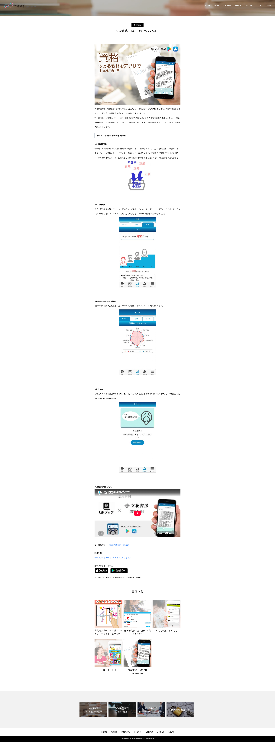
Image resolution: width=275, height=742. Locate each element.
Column (248, 5)
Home (207, 5)
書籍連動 (137, 25)
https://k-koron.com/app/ (119, 545)
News (268, 5)
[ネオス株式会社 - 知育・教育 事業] (20, 5)
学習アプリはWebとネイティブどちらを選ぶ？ (114, 558)
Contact (259, 5)
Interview (227, 5)
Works (216, 5)
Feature (238, 5)
